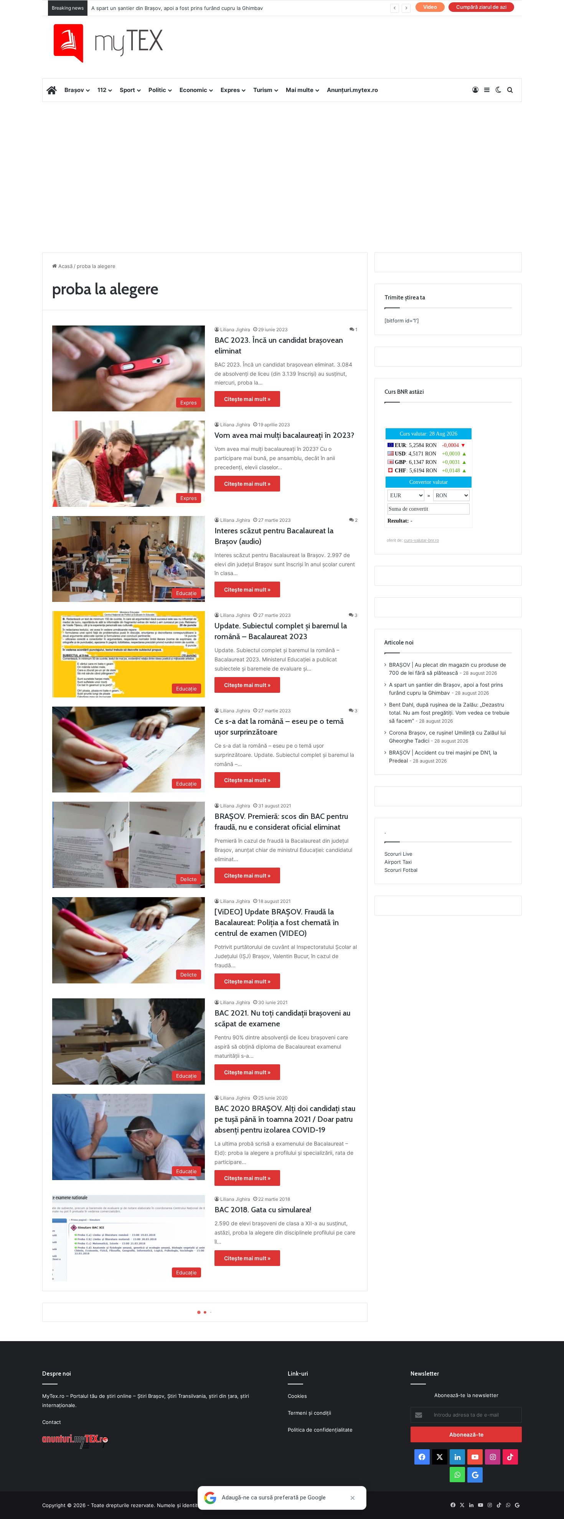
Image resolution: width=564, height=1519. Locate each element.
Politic (157, 90)
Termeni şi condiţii (309, 1413)
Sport (127, 90)
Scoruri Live (398, 854)
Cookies (297, 1396)
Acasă (65, 266)
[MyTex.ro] (116, 43)
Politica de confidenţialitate (320, 1430)
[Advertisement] (282, 163)
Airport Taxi (398, 862)
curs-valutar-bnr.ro (421, 540)
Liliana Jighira (235, 329)
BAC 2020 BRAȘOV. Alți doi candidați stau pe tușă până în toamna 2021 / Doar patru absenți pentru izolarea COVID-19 (284, 1119)
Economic (193, 90)
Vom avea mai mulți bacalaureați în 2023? (284, 435)
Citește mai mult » (247, 399)
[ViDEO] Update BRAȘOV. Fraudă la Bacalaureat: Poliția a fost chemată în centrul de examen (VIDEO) (276, 922)
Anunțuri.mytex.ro (352, 90)
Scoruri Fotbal (400, 870)
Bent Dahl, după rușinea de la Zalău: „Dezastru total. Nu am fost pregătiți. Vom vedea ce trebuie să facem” (449, 713)
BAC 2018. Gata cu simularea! (263, 1209)
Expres (230, 90)
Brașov (74, 90)
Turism (262, 90)
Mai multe (299, 90)
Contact (51, 1422)
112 (101, 90)
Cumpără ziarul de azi (481, 7)
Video (430, 7)
